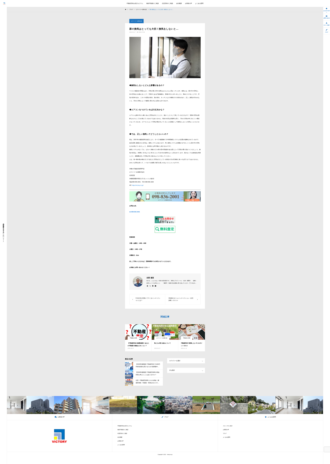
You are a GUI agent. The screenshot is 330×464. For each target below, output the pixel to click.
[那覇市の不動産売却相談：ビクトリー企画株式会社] (4, 3)
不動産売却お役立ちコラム (135, 3)
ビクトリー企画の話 (136, 21)
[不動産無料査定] (165, 229)
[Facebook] (152, 286)
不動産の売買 (133, 338)
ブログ (225, 433)
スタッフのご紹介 (228, 425)
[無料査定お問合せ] (165, 219)
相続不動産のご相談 (152, 3)
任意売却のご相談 (167, 3)
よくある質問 (199, 3)
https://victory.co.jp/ (137, 185)
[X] (150, 286)
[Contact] (155, 286)
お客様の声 (188, 3)
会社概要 (179, 3)
